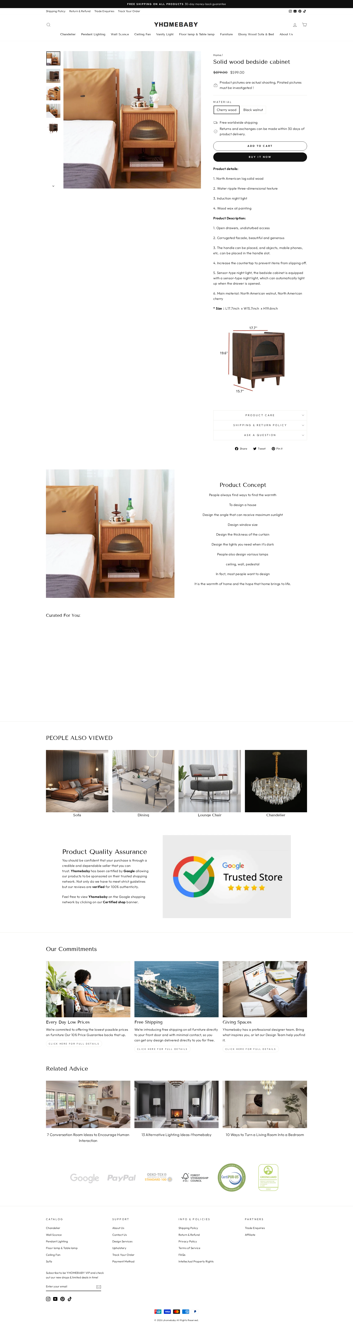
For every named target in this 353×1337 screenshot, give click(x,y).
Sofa (49, 1261)
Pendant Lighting (93, 34)
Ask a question (260, 435)
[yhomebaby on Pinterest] (62, 1299)
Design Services (122, 1241)
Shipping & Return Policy (260, 425)
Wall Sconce (120, 34)
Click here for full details (74, 1043)
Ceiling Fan (142, 34)
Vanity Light (165, 34)
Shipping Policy (56, 11)
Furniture (226, 34)
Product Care (260, 415)
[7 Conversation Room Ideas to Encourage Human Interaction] (88, 1104)
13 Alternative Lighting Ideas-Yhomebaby (177, 1134)
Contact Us (119, 1234)
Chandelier (68, 34)
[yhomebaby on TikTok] (69, 1299)
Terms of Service (189, 1248)
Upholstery (119, 1248)
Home (217, 55)
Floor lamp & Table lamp (197, 34)
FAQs (182, 1255)
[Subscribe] (98, 1286)
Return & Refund (80, 11)
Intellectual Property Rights (196, 1261)
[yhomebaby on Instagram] (48, 1299)
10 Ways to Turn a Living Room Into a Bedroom (265, 1134)
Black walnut (253, 110)
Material (222, 102)
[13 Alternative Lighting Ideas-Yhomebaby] (176, 1104)
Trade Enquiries (104, 11)
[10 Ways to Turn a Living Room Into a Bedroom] (265, 1104)
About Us (286, 34)
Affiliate (250, 1234)
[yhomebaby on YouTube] (55, 1299)
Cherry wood (226, 110)
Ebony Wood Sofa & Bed (256, 34)
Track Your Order (129, 11)
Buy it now (260, 157)
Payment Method (123, 1261)
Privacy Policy (188, 1241)
